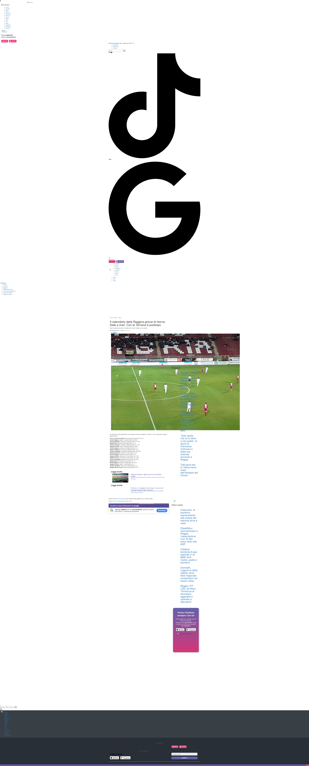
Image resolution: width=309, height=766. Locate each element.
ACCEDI (14, 41)
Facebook (145, 751)
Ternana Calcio (117, 501)
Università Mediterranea (9, 291)
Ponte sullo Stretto (8, 292)
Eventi (114, 277)
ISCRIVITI (184, 758)
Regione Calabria (7, 294)
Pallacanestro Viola (8, 289)
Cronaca (5, 286)
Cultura (7, 12)
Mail (141, 751)
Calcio (119, 317)
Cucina (7, 17)
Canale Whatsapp (121, 498)
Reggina (5, 288)
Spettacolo (8, 13)
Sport (7, 10)
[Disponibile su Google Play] (191, 629)
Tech (7, 20)
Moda (7, 18)
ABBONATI (4, 41)
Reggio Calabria (125, 501)
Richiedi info (160, 743)
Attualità (8, 9)
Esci (307, 765)
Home (7, 7)
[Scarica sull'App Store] (180, 629)
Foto (7, 22)
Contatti (8, 28)
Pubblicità (8, 25)
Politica (5, 284)
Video (7, 23)
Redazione (8, 26)
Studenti (8, 15)
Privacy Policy (7, 735)
